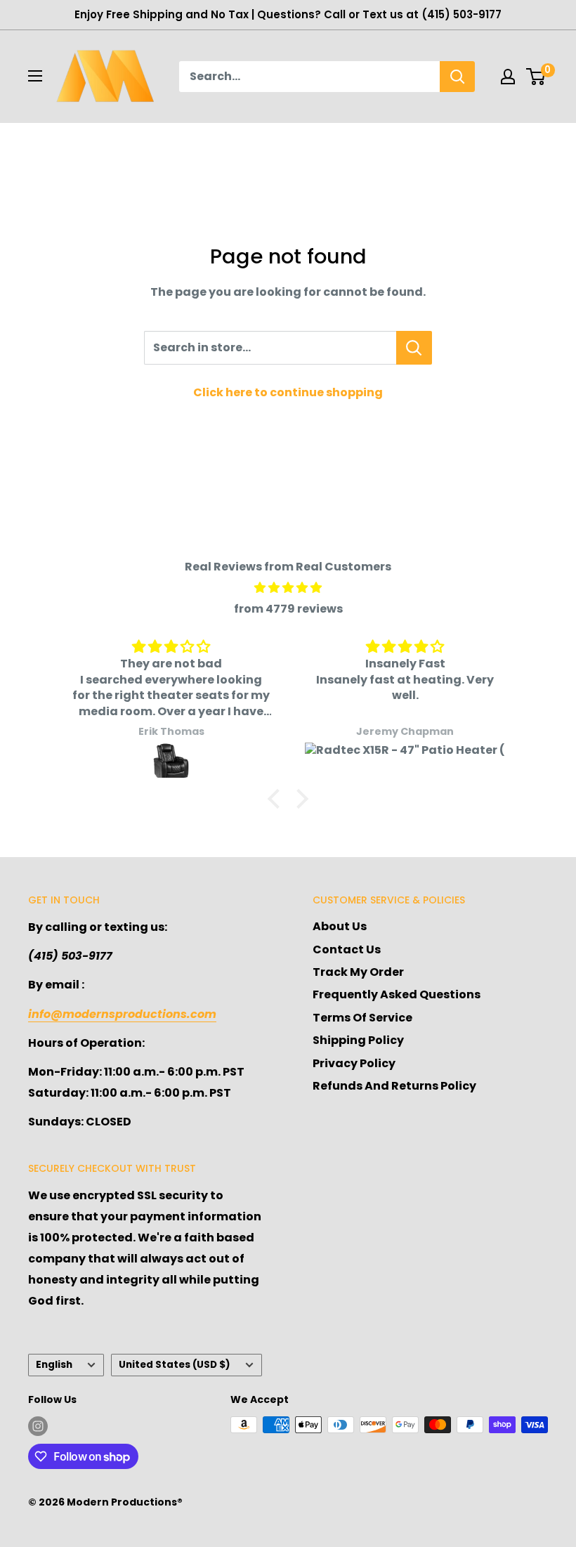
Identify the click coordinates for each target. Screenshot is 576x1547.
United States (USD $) (174, 1364)
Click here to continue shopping (288, 392)
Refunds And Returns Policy (394, 1086)
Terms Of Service (362, 1018)
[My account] (508, 76)
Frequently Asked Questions (396, 994)
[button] (277, 798)
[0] (536, 76)
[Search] (457, 76)
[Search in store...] (414, 348)
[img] (288, 588)
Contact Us (347, 949)
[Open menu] (35, 75)
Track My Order (358, 972)
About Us (340, 926)
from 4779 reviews (288, 609)
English (54, 1364)
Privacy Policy (354, 1063)
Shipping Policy (358, 1040)
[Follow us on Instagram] (38, 1426)
